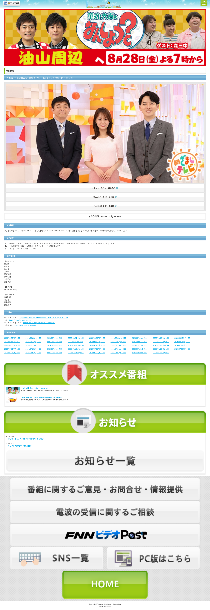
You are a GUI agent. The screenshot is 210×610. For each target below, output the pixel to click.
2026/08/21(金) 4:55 (97, 338)
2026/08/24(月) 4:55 (76, 338)
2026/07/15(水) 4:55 (97, 349)
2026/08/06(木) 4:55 (139, 342)
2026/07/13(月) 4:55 (139, 349)
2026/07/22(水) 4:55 (182, 345)
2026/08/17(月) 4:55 (182, 338)
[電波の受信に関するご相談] (104, 502)
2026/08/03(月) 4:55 (12, 345)
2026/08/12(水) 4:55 (54, 342)
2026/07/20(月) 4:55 (33, 349)
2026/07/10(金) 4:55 (161, 349)
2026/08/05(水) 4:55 (161, 342)
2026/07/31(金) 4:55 (33, 345)
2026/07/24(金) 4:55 (139, 345)
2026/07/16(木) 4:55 (76, 349)
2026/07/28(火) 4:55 (97, 345)
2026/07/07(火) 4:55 (33, 353)
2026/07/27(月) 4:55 (118, 345)
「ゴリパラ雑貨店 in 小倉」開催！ (19, 446)
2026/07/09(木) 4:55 (182, 349)
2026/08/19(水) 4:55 (139, 338)
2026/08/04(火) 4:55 (182, 342)
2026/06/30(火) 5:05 (139, 353)
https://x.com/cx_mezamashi (20, 320)
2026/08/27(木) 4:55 (12, 338)
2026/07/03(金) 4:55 (76, 353)
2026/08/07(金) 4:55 (118, 342)
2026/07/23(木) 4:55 (161, 345)
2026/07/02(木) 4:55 (97, 353)
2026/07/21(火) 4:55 (12, 349)
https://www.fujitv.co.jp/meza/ (25, 325)
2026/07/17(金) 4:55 (54, 349)
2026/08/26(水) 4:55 (33, 338)
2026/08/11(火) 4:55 (75, 342)
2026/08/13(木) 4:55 (33, 342)
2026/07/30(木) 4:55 (54, 345)
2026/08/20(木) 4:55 (118, 338)
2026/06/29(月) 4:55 (161, 353)
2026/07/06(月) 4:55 (54, 353)
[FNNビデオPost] (104, 525)
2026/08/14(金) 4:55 (12, 342)
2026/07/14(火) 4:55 (118, 349)
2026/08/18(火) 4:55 (161, 338)
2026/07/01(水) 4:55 (118, 353)
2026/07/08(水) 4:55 (12, 353)
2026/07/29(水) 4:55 (76, 345)
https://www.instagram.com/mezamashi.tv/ (39, 323)
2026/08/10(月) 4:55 (97, 342)
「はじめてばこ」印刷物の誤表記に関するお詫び (25, 439)
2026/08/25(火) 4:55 (54, 338)
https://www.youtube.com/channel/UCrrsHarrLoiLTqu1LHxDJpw (44, 318)
